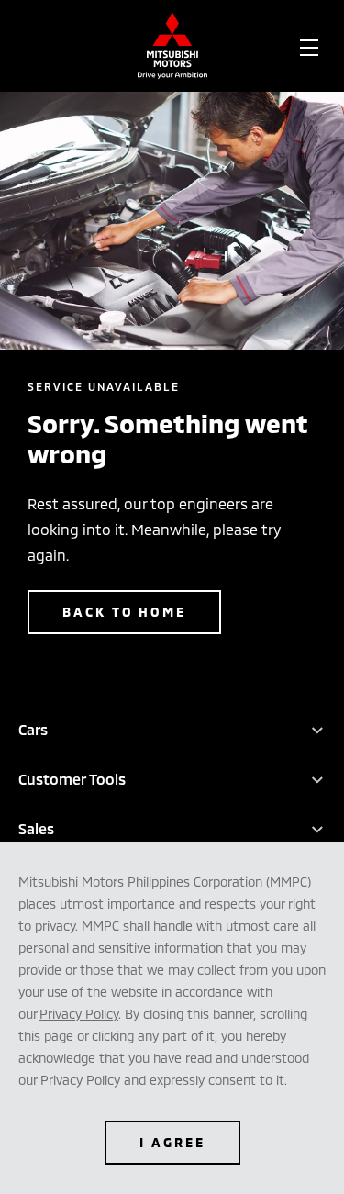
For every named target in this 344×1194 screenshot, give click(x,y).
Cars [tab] (33, 729)
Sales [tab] (36, 828)
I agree (172, 1142)
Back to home (124, 611)
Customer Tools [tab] (72, 778)
